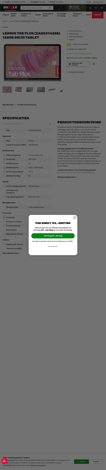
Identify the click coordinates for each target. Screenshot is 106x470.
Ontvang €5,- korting (53, 236)
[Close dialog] (74, 217)
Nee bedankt (53, 246)
